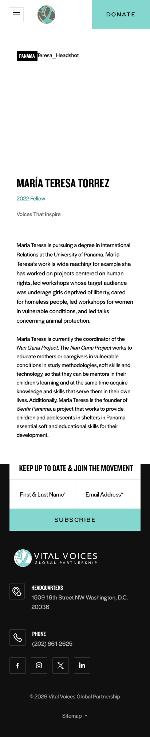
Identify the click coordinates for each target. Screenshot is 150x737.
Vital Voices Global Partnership (84, 696)
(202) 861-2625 (52, 643)
